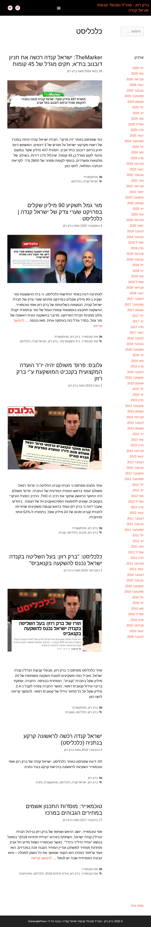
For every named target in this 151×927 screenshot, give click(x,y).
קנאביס (70, 712)
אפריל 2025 (136, 124)
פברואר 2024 (135, 163)
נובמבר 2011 (135, 524)
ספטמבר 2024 (134, 141)
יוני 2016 (138, 355)
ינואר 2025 (137, 135)
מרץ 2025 (137, 130)
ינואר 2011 (137, 569)
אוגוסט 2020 (135, 203)
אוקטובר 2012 (134, 473)
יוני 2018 (138, 271)
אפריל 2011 (136, 552)
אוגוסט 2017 (135, 310)
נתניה (39, 782)
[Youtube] (10, 8)
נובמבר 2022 (135, 175)
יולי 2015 (138, 389)
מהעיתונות (25, 873)
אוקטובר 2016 (134, 349)
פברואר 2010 (135, 625)
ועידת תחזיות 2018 (57, 873)
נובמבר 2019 (135, 237)
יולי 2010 (138, 597)
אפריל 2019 (136, 242)
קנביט (62, 532)
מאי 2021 (137, 180)
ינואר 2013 (137, 456)
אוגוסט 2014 (135, 411)
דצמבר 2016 (135, 338)
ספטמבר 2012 (134, 479)
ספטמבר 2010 (134, 591)
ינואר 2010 (137, 631)
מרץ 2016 (137, 366)
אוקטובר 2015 (134, 377)
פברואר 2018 (135, 287)
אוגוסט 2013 (135, 428)
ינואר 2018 (137, 293)
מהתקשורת (91, 177)
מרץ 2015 (137, 400)
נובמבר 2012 (135, 468)
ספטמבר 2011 (134, 530)
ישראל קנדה (90, 181)
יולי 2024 (138, 147)
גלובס (83, 532)
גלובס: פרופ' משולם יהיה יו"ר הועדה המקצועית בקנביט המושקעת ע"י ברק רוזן (59, 371)
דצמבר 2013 (135, 422)
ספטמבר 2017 (134, 304)
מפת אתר (137, 905)
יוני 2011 (138, 541)
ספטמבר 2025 (134, 96)
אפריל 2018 (136, 282)
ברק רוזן (75, 336)
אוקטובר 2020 (134, 197)
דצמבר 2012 (135, 462)
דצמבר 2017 (135, 299)
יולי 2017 (138, 316)
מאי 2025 (137, 118)
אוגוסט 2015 (135, 383)
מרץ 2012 (137, 507)
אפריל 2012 (136, 501)
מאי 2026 (137, 73)
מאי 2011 (137, 546)
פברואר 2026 (135, 79)
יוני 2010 (138, 603)
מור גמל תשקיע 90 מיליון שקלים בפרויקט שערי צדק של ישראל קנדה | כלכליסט (60, 212)
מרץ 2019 (137, 248)
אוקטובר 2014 (134, 406)
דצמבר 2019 (135, 231)
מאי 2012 (137, 496)
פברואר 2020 (135, 220)
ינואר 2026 (137, 85)
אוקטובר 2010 (134, 586)
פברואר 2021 (135, 186)
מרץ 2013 (137, 445)
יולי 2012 (138, 484)
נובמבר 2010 (135, 580)
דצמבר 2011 (135, 518)
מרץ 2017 (137, 327)
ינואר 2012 (137, 513)
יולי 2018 (138, 265)
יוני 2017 (138, 321)
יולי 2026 (138, 68)
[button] (59, 8)
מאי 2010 (137, 608)
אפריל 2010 (136, 614)
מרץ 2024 (137, 158)
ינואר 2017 (137, 332)
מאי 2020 (137, 214)
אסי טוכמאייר (90, 336)
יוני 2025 (138, 113)
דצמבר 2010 (135, 575)
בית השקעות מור (69, 341)
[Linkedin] (17, 8)
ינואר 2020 (137, 225)
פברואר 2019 (135, 254)
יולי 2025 (138, 107)
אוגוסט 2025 (135, 102)
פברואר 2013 (135, 451)
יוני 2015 (138, 394)
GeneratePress (37, 921)
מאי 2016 (137, 361)
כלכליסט (76, 181)
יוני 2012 (138, 490)
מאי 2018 (137, 276)
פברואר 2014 (135, 417)
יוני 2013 (138, 434)
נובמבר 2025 (135, 90)
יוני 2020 (138, 208)
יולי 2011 (138, 535)
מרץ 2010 (137, 620)
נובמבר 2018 (135, 259)
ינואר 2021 (137, 192)
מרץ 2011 (137, 558)
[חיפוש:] (132, 31)
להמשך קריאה (41, 858)
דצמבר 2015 (135, 372)
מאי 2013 (137, 439)
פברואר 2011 (135, 563)
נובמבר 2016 (135, 344)
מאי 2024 (137, 152)
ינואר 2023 (137, 169)
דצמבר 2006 (135, 636)
